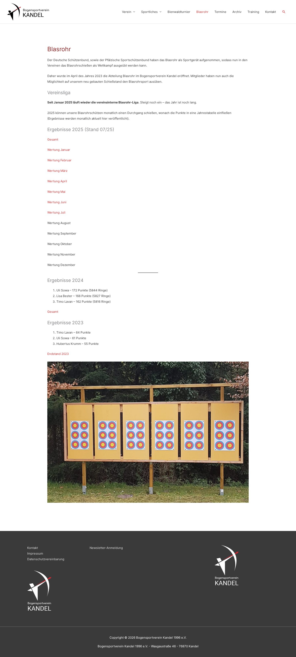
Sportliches (149, 12)
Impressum (35, 553)
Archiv (236, 12)
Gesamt (52, 139)
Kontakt (270, 12)
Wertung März (57, 171)
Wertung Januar (58, 150)
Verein (126, 12)
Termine (220, 12)
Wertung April (57, 181)
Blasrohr (202, 12)
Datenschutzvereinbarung (45, 559)
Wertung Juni (56, 202)
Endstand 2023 (58, 354)
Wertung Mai (56, 192)
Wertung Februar (59, 160)
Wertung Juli (56, 212)
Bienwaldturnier (179, 12)
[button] (284, 12)
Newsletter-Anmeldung (106, 548)
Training (253, 12)
